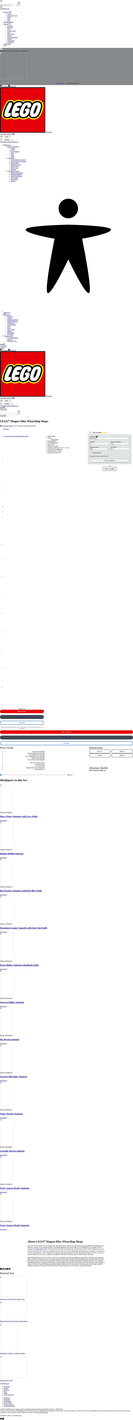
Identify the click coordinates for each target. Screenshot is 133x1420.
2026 (12, 153)
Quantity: (92, 442)
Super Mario (14, 179)
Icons (8, 328)
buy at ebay (22, 722)
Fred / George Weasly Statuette (14, 1188)
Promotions (48, 132)
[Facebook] (9, 1269)
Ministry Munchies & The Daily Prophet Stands (13, 1321)
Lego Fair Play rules (42, 1412)
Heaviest (13, 169)
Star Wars (10, 316)
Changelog (7, 1399)
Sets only (9, 339)
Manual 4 (122, 755)
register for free (60, 83)
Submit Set (7, 1398)
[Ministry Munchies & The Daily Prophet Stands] (13, 1318)
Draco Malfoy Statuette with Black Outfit (19, 965)
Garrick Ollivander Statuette (13, 1076)
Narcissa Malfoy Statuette (12, 1002)
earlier (12, 156)
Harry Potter (14, 178)
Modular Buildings (16, 174)
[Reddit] (5, 1269)
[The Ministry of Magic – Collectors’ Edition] (9, 1350)
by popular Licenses (13, 171)
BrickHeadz (10, 333)
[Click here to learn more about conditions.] (97, 437)
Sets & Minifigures (12, 338)
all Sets (13, 148)
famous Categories (12, 146)
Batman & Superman (17, 173)
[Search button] (18, 413)
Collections (8, 336)
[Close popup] (1, 49)
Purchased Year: (94, 447)
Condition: (93, 436)
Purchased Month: (116, 442)
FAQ (1, 348)
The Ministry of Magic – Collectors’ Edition (12, 1353)
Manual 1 (100, 751)
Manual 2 (122, 751)
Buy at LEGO (22, 711)
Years (69, 775)
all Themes (10, 334)
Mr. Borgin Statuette (9, 1039)
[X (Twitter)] (1, 1269)
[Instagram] (3, 1419)
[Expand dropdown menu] (11, 145)
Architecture (10, 323)
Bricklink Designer (12, 320)
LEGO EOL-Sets (9, 1395)
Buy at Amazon (22, 717)
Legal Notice (7, 1401)
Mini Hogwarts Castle (6, 1380)
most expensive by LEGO (18, 160)
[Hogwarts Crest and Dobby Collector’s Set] (13, 1296)
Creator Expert (11, 324)
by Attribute (10, 158)
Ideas (8, 326)
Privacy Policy (8, 1403)
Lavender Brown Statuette (12, 1151)
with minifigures (96, 452)
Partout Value (15, 163)
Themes (7, 315)
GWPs (13, 150)
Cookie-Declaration (9, 1406)
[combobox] (8, 414)
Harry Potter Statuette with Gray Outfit (18, 816)
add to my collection (109, 460)
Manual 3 (100, 755)
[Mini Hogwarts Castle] (13, 1377)
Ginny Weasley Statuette (11, 1114)
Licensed (6, 429)
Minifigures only (12, 341)
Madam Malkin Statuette (11, 853)
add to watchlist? (109, 469)
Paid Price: (114, 447)
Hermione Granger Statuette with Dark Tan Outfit (23, 928)
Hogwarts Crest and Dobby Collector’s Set (12, 1299)
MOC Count (14, 168)
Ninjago (9, 331)
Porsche (13, 181)
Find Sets (7, 145)
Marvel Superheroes (16, 176)
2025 (12, 155)
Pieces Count (14, 166)
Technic (9, 318)
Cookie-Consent (8, 1404)
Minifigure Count (16, 164)
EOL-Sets (15, 151)
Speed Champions (12, 321)
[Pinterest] (3, 1269)
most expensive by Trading (18, 161)
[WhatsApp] (8, 1269)
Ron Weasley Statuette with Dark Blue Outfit (21, 891)
